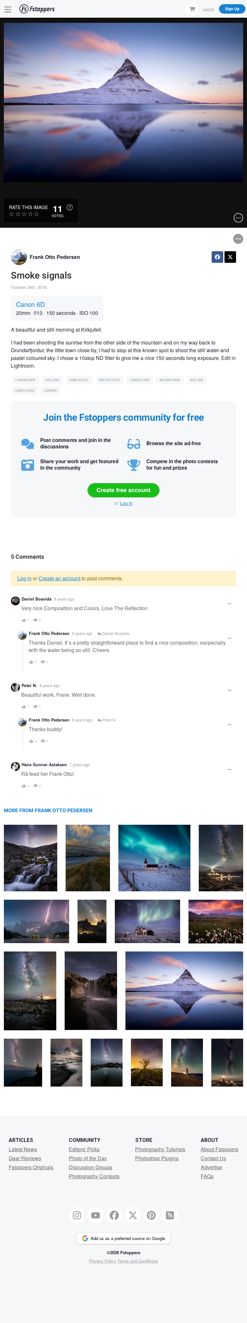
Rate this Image (28, 207)
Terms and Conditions (137, 1261)
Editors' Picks (84, 1149)
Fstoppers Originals (31, 1167)
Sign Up (232, 9)
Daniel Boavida (36, 599)
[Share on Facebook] (217, 257)
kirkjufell (79, 380)
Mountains (170, 380)
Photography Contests (94, 1176)
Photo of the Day (88, 1158)
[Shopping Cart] (192, 8)
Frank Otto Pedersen (55, 257)
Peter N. (29, 685)
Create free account (123, 490)
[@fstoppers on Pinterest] (151, 1215)
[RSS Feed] (170, 1215)
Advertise (211, 1167)
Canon (50, 390)
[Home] (37, 9)
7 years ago (79, 764)
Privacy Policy (102, 1261)
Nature (196, 380)
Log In (208, 8)
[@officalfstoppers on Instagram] (77, 1215)
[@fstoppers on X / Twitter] (133, 1215)
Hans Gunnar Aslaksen (44, 764)
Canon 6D (30, 304)
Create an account (59, 578)
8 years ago (64, 599)
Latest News (23, 1149)
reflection (109, 380)
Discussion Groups (90, 1167)
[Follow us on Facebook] (114, 1215)
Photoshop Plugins (156, 1158)
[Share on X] (230, 257)
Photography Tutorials (160, 1149)
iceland (52, 380)
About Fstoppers (219, 1149)
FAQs (207, 1176)
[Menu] (8, 9)
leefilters (24, 390)
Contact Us (213, 1158)
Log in (126, 503)
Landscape (25, 380)
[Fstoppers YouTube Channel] (95, 1215)
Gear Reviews (25, 1158)
